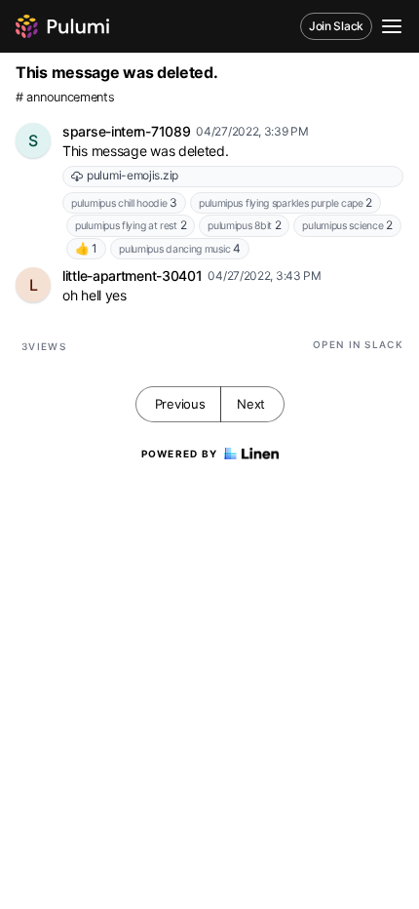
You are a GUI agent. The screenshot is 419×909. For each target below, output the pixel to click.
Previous (180, 404)
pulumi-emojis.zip (132, 175)
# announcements (65, 97)
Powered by (179, 453)
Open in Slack (358, 344)
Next (251, 404)
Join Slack (336, 26)
